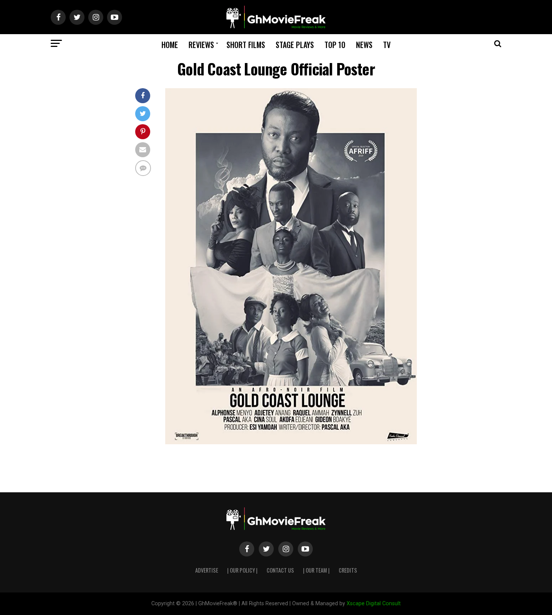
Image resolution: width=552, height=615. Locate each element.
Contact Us (280, 570)
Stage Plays (295, 44)
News (364, 44)
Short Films (245, 44)
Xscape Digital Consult (374, 603)
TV (387, 44)
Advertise (206, 570)
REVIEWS (201, 44)
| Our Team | (316, 570)
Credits (348, 570)
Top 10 (334, 44)
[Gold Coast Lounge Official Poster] (291, 442)
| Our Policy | (242, 570)
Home (169, 44)
